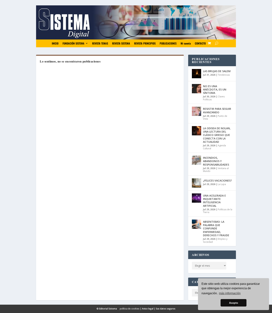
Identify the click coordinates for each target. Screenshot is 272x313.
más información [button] (230, 293)
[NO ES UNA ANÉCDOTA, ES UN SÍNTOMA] (196, 88)
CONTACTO (200, 43)
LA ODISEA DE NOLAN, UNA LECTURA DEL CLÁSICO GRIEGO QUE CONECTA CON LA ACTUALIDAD (217, 135)
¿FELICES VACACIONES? (217, 180)
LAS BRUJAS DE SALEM (217, 71)
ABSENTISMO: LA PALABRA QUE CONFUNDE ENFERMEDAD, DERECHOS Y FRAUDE (216, 228)
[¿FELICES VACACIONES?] (196, 183)
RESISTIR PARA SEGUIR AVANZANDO (217, 110)
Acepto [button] (233, 302)
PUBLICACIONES (168, 43)
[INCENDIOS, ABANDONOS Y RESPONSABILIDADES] (196, 160)
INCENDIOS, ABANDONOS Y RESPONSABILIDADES (216, 161)
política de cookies (130, 308)
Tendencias (224, 74)
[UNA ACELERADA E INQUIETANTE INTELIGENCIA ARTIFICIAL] (196, 198)
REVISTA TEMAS (100, 43)
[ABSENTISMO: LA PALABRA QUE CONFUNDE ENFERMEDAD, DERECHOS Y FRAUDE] (196, 224)
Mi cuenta (186, 43)
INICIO (55, 43)
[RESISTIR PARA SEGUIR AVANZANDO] (196, 111)
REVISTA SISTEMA (121, 43)
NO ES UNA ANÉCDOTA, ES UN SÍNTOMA (214, 89)
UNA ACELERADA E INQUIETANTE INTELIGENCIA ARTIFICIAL (214, 200)
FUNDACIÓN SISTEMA (73, 43)
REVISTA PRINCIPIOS (145, 43)
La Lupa (222, 184)
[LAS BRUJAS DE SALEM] (196, 73)
